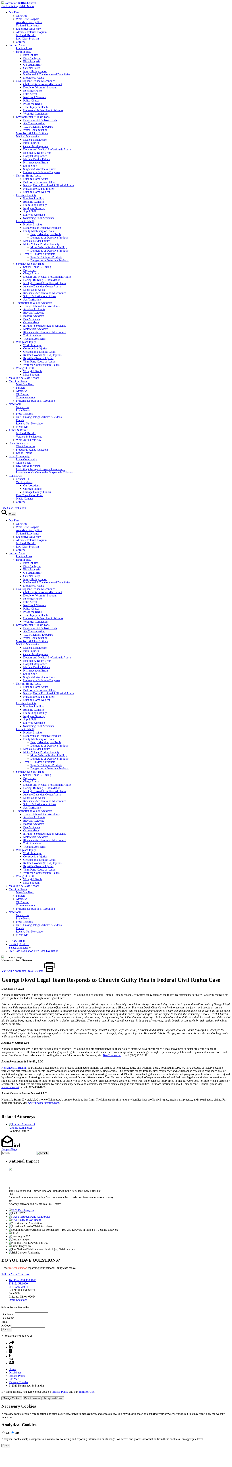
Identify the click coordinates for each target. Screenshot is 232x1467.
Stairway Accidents (34, 214)
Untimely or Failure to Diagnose (41, 172)
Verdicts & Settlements (29, 436)
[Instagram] (11, 1351)
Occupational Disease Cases (39, 351)
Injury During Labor (35, 71)
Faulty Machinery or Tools (38, 231)
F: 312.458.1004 (18, 1286)
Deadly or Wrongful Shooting (40, 87)
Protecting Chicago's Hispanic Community (40, 469)
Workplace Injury (26, 341)
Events (20, 420)
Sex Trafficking (32, 299)
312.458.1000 (17, 940)
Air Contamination (34, 123)
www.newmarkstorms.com (43, 1102)
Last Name (7, 1317)
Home (12, 1369)
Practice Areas (17, 45)
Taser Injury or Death (35, 107)
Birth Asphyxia (32, 58)
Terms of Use (86, 1391)
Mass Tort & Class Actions (24, 377)
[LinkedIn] (11, 1347)
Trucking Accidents (34, 338)
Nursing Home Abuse (28, 175)
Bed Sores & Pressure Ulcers (39, 182)
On (8, 1432)
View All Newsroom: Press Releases (22, 970)
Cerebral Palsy (31, 67)
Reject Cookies (32, 1398)
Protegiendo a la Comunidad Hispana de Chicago (44, 472)
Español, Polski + (19, 944)
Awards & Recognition (29, 22)
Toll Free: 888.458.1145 (22, 1280)
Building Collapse (33, 201)
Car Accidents (31, 322)
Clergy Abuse (31, 273)
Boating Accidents (33, 315)
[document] (116, 1425)
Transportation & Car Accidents (34, 302)
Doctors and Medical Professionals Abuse (47, 149)
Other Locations (18, 1299)
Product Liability (25, 221)
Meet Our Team (18, 381)
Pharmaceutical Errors (35, 162)
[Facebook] (10, 1356)
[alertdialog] (116, 1425)
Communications (25, 397)
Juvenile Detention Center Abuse (42, 286)
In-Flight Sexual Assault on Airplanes (44, 283)
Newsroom (15, 403)
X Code (6, 1325)
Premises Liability (26, 195)
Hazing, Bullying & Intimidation (41, 279)
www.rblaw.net (10, 1087)
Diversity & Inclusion (28, 465)
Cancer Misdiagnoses (35, 146)
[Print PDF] (49, 970)
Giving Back (23, 462)
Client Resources (18, 443)
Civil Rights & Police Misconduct (35, 80)
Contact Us (15, 475)
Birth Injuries (23, 51)
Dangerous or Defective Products (42, 227)
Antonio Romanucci (20, 1127)
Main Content (28, 3)
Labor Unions (24, 452)
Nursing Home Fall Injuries (39, 188)
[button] (11, 1343)
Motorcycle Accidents (35, 328)
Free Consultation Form (29, 495)
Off (17, 1432)
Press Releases (24, 413)
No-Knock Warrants (34, 97)
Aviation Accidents (34, 309)
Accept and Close (53, 1398)
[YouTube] (11, 1363)
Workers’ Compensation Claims (41, 364)
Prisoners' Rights (32, 103)
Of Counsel (22, 394)
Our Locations (24, 482)
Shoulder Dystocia (33, 77)
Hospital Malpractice (35, 156)
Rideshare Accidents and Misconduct (44, 293)
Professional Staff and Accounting (35, 400)
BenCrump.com (112, 1055)
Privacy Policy (17, 1375)
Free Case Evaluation (13, 507)
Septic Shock (30, 165)
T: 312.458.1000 (18, 1283)
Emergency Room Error (37, 152)
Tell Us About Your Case (15, 1274)
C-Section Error (32, 64)
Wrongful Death (25, 368)
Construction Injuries (35, 348)
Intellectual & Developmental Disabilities (46, 74)
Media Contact (24, 498)
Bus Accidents (31, 319)
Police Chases (31, 100)
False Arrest (30, 94)
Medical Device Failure (36, 159)
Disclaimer (15, 1372)
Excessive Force (32, 90)
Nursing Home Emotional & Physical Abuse (48, 185)
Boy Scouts (29, 270)
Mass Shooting (31, 374)
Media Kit (22, 426)
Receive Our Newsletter (30, 423)
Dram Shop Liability (35, 204)
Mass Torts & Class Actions (32, 133)
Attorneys (21, 390)
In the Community (19, 456)
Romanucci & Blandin (14, 1067)
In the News (23, 410)
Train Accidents (32, 335)
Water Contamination (35, 129)
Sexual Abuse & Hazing (30, 263)
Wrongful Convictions (36, 113)
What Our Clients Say (28, 439)
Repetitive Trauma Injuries (38, 358)
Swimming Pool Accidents (38, 217)
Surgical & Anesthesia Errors (39, 169)
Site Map (14, 1379)
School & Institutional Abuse (39, 296)
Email (4, 1321)
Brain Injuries (31, 142)
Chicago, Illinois (32, 488)
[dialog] (116, 1395)
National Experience (27, 25)
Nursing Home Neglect (36, 191)
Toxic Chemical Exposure (38, 126)
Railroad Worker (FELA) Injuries (42, 355)
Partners (20, 387)
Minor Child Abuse (34, 289)
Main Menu (27, 6)
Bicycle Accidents (33, 312)
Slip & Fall (29, 211)
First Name (7, 1314)
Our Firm (14, 12)
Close (6, 1445)
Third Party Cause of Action (39, 361)
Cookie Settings (10, 6)
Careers (20, 41)
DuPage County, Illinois (37, 492)
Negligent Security (34, 208)
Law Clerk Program (27, 38)
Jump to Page (9, 1149)
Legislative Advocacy (28, 28)
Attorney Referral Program (31, 32)
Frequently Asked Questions (32, 449)
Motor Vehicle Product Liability (41, 244)
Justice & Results (26, 35)
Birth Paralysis (31, 61)
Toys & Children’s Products (39, 253)
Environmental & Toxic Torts (32, 116)
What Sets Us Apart (27, 18)
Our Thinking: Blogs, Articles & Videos (39, 416)
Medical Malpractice (27, 136)
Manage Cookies (18, 1382)
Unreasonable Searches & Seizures (43, 110)
